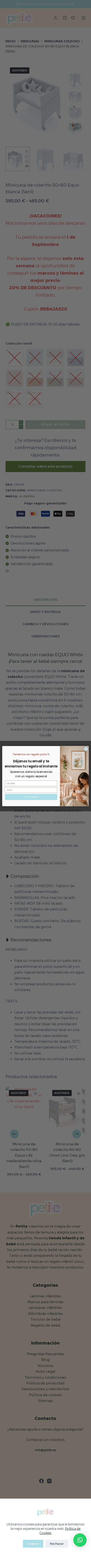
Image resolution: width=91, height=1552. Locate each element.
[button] (80, 1540)
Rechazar (57, 1543)
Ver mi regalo (31, 796)
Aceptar (33, 1543)
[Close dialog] (86, 749)
